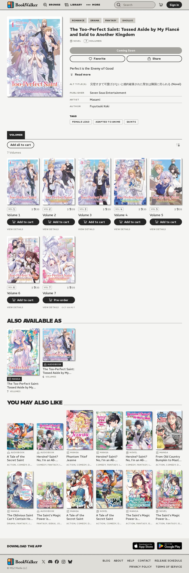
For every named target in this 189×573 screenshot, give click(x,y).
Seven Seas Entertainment (108, 93)
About (118, 561)
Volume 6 (13, 293)
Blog (106, 561)
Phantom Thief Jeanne (76, 458)
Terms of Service (169, 567)
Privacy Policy (140, 567)
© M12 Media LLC (17, 568)
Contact (144, 561)
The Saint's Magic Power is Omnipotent (49, 517)
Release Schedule (168, 561)
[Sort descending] (178, 145)
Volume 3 (85, 215)
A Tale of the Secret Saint (16, 458)
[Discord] (50, 562)
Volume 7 (49, 293)
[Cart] (161, 5)
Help (130, 561)
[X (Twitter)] (43, 562)
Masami (95, 99)
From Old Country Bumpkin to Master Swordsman (169, 458)
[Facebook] (57, 562)
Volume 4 (120, 215)
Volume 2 (49, 215)
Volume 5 (156, 215)
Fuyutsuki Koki (99, 106)
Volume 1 (13, 215)
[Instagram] (63, 562)
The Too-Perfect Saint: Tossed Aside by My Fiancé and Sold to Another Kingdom (23, 385)
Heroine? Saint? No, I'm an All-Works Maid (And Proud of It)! (48, 458)
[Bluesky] (70, 562)
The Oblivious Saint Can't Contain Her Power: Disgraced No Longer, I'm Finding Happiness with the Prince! (20, 517)
